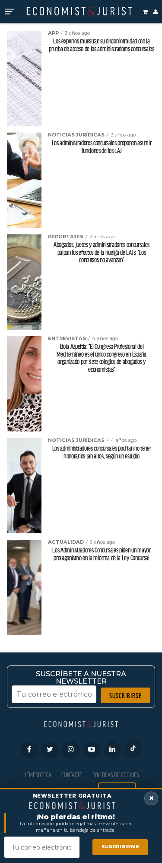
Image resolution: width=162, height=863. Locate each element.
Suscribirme (120, 847)
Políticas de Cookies (115, 775)
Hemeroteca (37, 775)
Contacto (72, 775)
